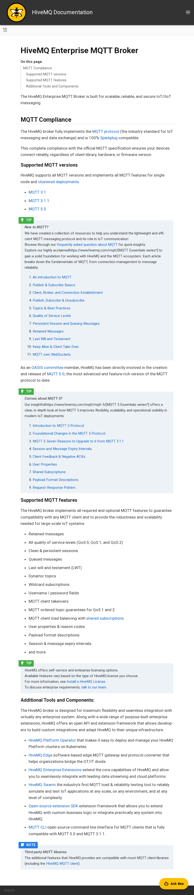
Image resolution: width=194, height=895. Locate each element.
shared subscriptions (105, 618)
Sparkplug (109, 137)
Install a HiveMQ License (86, 681)
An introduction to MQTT (52, 277)
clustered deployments (58, 181)
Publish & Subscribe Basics (54, 285)
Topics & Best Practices (52, 308)
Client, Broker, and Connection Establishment (68, 292)
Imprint (9, 890)
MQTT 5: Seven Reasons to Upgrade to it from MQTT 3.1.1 (78, 441)
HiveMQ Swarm (42, 784)
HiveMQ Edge (40, 755)
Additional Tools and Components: (52, 86)
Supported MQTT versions (46, 74)
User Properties (45, 464)
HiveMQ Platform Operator (52, 740)
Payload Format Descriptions (55, 480)
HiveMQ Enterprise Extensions (55, 769)
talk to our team (93, 687)
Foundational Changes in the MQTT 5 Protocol (69, 433)
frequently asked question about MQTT (87, 244)
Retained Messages (48, 331)
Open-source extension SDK (53, 806)
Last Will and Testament (51, 339)
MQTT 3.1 (37, 192)
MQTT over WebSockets (52, 354)
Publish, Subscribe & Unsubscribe (58, 300)
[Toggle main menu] (188, 12)
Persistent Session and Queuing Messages (66, 323)
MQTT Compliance (37, 68)
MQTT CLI (37, 827)
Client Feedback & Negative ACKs (59, 456)
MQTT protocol (105, 131)
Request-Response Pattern (54, 487)
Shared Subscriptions (49, 472)
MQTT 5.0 (37, 209)
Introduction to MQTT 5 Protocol (58, 426)
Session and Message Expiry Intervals (62, 449)
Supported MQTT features (46, 80)
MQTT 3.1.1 (39, 200)
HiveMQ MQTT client (62, 863)
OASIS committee (47, 367)
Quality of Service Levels (52, 316)
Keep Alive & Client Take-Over (56, 347)
